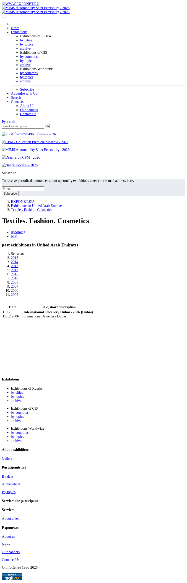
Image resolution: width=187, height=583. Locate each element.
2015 (14, 258)
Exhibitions (19, 32)
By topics (9, 492)
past (14, 236)
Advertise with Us (24, 93)
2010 (14, 278)
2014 (14, 262)
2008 (14, 282)
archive (25, 48)
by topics (26, 44)
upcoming (18, 232)
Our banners (29, 110)
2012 (14, 270)
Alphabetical (11, 484)
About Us (27, 106)
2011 (14, 274)
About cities (10, 518)
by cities (26, 40)
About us (8, 536)
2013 (14, 266)
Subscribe (27, 89)
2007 (14, 286)
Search (16, 97)
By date (7, 476)
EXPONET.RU (22, 201)
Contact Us (28, 114)
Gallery (7, 458)
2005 (14, 295)
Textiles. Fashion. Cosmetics (31, 210)
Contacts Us (10, 560)
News (15, 28)
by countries (29, 56)
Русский (8, 122)
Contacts (17, 102)
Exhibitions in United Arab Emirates (37, 206)
